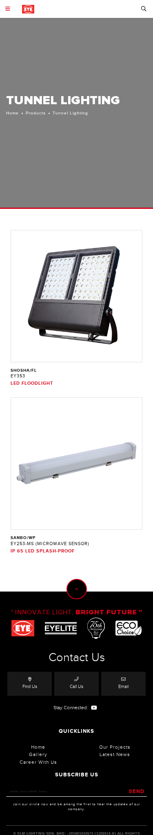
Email (123, 686)
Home (12, 113)
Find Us (29, 686)
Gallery (38, 754)
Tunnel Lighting (70, 113)
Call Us (76, 686)
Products (36, 113)
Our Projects (115, 747)
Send (136, 791)
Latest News (115, 754)
